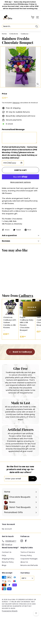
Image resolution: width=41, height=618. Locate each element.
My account (7, 529)
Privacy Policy (26, 555)
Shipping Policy (8, 559)
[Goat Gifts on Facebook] (26, 541)
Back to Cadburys (22, 352)
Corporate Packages (29, 559)
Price (4, 93)
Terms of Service (27, 552)
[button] (32, 309)
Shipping (16, 103)
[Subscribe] (33, 478)
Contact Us (6, 552)
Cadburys (24, 34)
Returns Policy (8, 562)
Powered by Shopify (10, 611)
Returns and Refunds (29, 565)
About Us (24, 562)
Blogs (4, 565)
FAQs (4, 555)
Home (4, 34)
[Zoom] (38, 84)
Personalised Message (13, 129)
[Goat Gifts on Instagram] (21, 541)
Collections (13, 34)
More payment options (20, 182)
